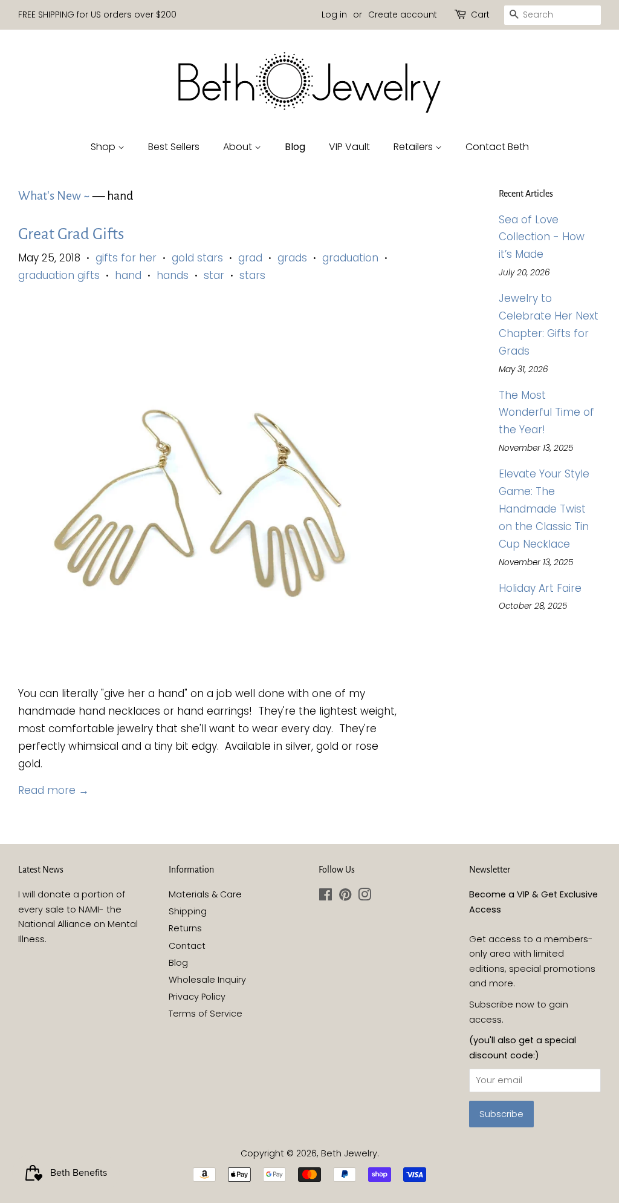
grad (250, 258)
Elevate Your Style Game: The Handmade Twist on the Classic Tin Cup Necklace (544, 509)
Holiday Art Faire (540, 588)
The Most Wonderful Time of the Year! (546, 413)
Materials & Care (205, 894)
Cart (480, 14)
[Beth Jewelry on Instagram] (364, 897)
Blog (295, 147)
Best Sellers (173, 147)
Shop (104, 147)
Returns (185, 928)
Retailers (414, 147)
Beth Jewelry (349, 1153)
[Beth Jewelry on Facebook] (325, 897)
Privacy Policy (197, 997)
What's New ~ (54, 195)
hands (173, 275)
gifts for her (126, 258)
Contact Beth (497, 147)
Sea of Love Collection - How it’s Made (542, 237)
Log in (334, 14)
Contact (187, 946)
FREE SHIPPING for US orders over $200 (97, 14)
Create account (402, 14)
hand (128, 275)
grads (292, 258)
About (238, 147)
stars (252, 275)
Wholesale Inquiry (207, 980)
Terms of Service (205, 1014)
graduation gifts (59, 275)
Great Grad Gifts (71, 234)
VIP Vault (349, 147)
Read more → (53, 790)
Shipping (188, 911)
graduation (350, 258)
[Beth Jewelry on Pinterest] (345, 897)
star (214, 275)
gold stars (197, 258)
